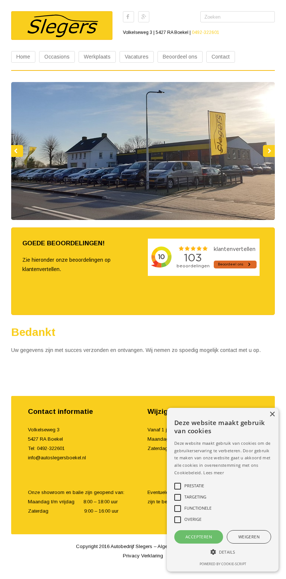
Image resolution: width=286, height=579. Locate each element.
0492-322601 (205, 32)
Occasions (57, 57)
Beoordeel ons (180, 57)
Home (23, 57)
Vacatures (137, 57)
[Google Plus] (143, 16)
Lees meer (213, 472)
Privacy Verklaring (143, 555)
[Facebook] (128, 16)
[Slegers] (62, 26)
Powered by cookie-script (223, 563)
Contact (221, 57)
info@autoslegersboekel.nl (57, 457)
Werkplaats (97, 57)
